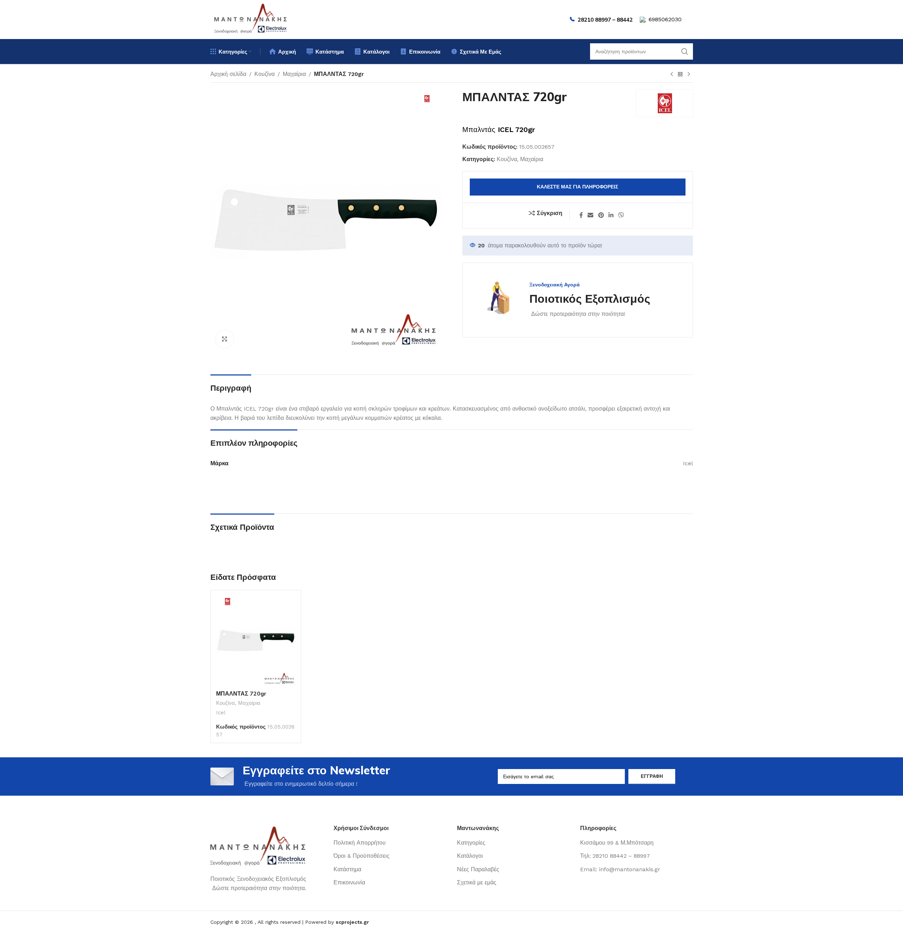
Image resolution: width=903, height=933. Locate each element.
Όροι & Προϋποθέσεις (362, 855)
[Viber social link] (621, 215)
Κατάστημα (347, 869)
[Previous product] (671, 74)
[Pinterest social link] (601, 215)
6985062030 (665, 19)
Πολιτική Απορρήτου (360, 842)
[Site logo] (250, 19)
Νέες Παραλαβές (478, 869)
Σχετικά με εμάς (476, 882)
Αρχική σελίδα (228, 74)
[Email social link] (590, 215)
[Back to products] (680, 74)
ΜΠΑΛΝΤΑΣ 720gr (241, 693)
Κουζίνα (264, 74)
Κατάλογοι (470, 855)
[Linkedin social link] (611, 215)
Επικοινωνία (349, 882)
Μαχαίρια (294, 74)
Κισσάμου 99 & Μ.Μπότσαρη (617, 842)
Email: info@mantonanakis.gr (620, 869)
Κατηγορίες (471, 842)
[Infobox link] (563, 300)
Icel (221, 712)
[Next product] (688, 74)
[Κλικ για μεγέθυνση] (224, 339)
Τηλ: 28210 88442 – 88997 (615, 855)
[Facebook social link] (581, 215)
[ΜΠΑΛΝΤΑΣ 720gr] (256, 641)
